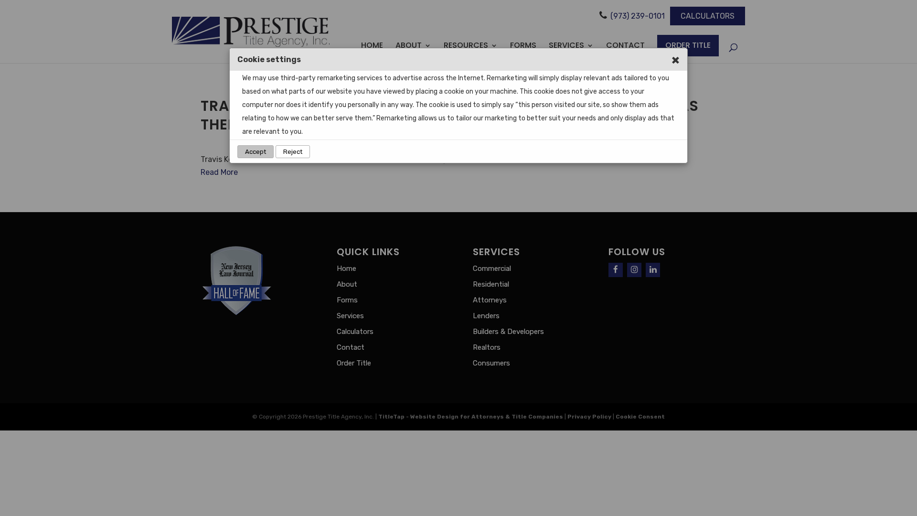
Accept (255, 151)
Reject (292, 151)
